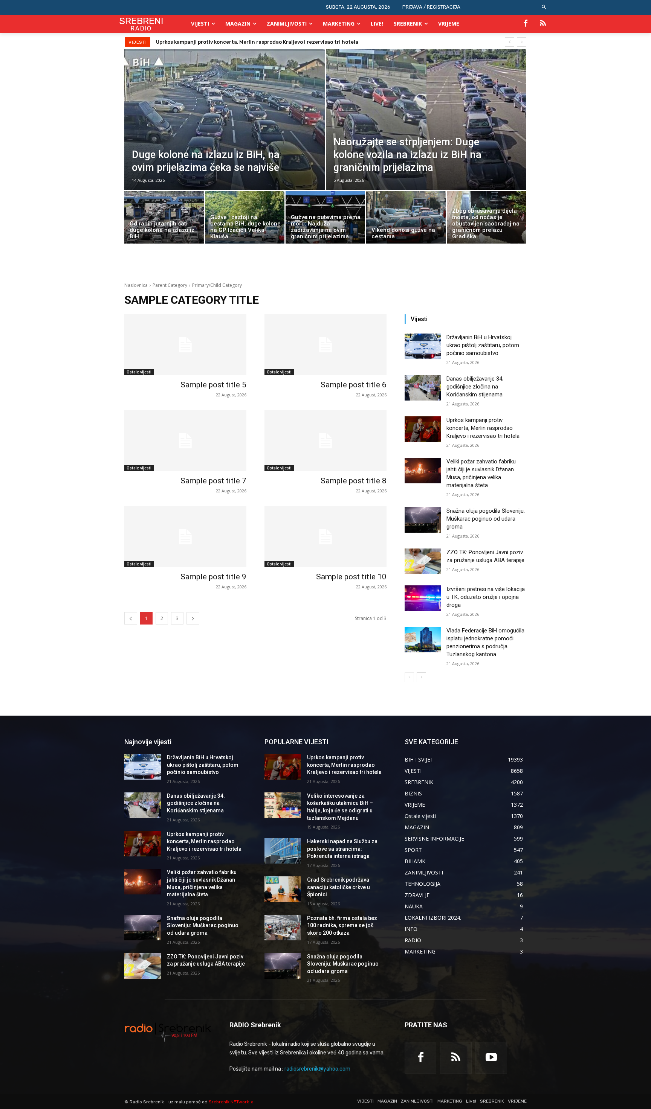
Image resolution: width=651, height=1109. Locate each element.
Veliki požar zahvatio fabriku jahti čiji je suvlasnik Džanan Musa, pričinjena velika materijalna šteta (279, 42)
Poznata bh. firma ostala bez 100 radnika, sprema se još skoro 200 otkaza (342, 925)
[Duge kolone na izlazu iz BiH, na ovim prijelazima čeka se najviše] (224, 136)
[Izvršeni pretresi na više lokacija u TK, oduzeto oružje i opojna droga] (423, 598)
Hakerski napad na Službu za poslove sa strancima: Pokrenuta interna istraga (342, 848)
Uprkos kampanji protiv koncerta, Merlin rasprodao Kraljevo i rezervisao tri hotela (483, 428)
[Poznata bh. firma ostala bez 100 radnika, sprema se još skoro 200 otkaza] (282, 927)
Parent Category (170, 285)
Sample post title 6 (354, 384)
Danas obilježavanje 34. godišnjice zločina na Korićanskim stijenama (474, 386)
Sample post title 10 (351, 576)
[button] (544, 7)
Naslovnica (136, 285)
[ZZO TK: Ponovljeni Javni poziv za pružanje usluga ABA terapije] (423, 561)
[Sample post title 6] (325, 344)
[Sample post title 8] (325, 440)
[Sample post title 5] (185, 344)
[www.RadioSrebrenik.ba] (167, 1032)
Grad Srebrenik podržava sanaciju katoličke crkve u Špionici (338, 887)
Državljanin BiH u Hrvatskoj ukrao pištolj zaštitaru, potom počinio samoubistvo (482, 345)
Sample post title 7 (213, 480)
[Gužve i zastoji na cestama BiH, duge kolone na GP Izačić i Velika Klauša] (244, 219)
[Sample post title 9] (185, 536)
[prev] (509, 42)
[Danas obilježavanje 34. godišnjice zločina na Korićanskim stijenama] (423, 388)
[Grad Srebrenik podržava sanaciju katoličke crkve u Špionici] (282, 889)
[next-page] (421, 677)
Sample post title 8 (354, 480)
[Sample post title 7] (185, 440)
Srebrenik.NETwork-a (231, 1101)
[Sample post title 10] (325, 536)
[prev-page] (409, 677)
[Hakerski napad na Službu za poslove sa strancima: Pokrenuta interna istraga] (282, 851)
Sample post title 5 (213, 384)
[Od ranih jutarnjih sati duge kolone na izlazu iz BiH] (164, 219)
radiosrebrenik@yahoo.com (317, 1069)
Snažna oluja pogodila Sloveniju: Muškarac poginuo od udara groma (485, 518)
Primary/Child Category (217, 285)
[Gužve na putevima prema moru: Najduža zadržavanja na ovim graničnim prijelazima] (325, 219)
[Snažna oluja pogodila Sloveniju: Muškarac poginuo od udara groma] (423, 520)
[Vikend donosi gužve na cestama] (406, 218)
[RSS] (543, 24)
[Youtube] (491, 1058)
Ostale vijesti (139, 372)
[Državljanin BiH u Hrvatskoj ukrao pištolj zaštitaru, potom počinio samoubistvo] (423, 346)
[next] (521, 42)
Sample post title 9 (213, 576)
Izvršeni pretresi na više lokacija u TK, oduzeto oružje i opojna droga (485, 597)
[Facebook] (525, 24)
